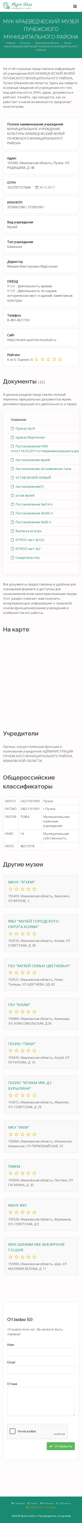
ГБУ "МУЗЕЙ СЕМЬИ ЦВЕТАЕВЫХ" (39, 965)
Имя (10, 1345)
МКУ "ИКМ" (18, 1127)
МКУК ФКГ (17, 1205)
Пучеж (67, 43)
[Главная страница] (17, 6)
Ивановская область (47, 43)
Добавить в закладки (42, 1507)
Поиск (34, 1503)
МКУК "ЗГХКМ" (21, 882)
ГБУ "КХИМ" (19, 1004)
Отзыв (12, 1384)
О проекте (64, 1503)
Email (11, 1362)
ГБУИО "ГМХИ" (22, 1043)
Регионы (25, 43)
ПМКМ (14, 1166)
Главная (10, 43)
